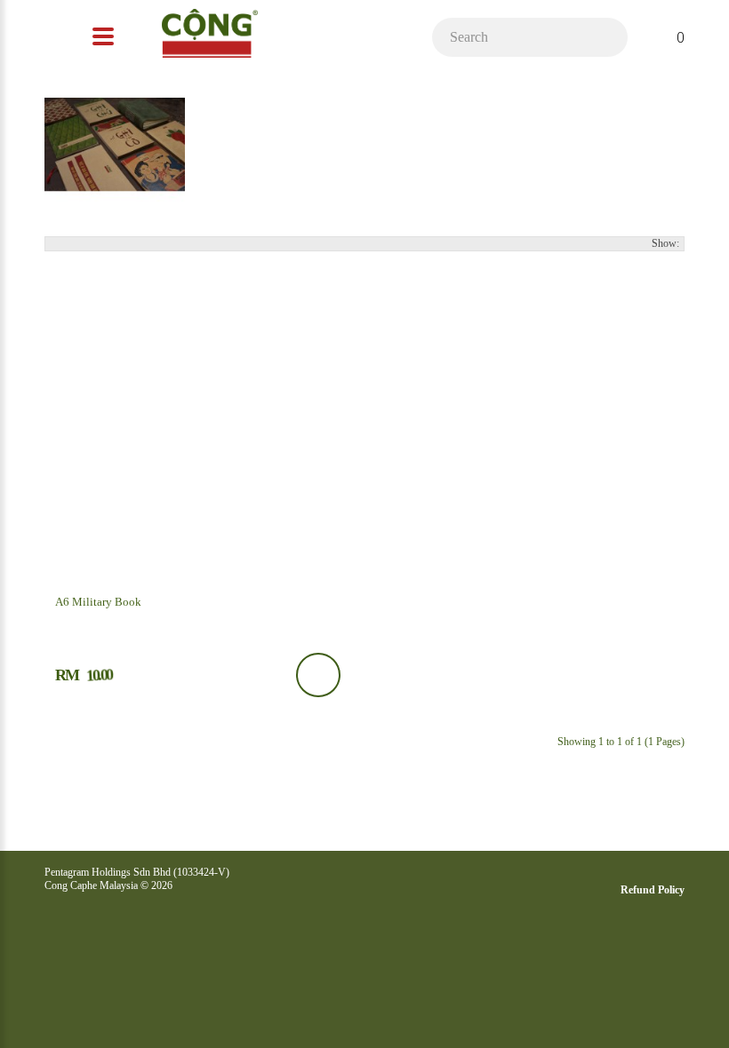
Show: (665, 243)
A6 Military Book (98, 601)
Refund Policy (653, 890)
